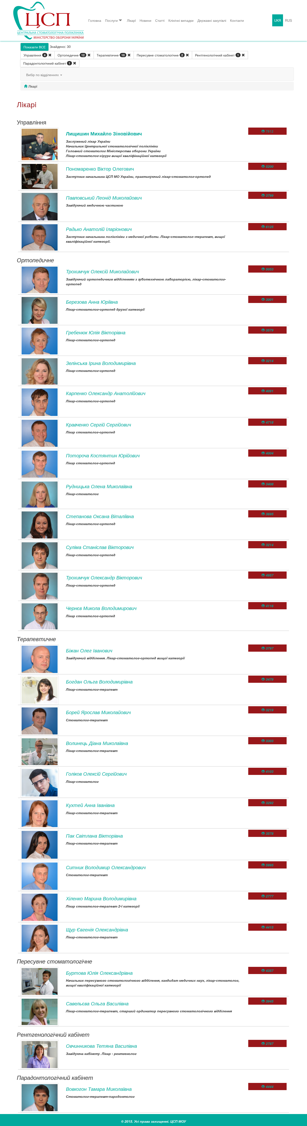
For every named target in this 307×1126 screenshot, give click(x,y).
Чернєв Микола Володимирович (101, 608)
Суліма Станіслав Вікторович (100, 546)
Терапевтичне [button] (111, 55)
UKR (277, 20)
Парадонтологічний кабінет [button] (46, 63)
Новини (145, 20)
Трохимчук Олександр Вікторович (104, 577)
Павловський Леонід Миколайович (104, 197)
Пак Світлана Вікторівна (94, 835)
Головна (94, 20)
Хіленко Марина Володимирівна (101, 898)
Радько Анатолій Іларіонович (99, 228)
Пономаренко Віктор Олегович (100, 168)
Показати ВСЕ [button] (35, 47)
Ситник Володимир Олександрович (106, 867)
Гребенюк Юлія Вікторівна (95, 332)
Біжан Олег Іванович (89, 650)
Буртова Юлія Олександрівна (99, 972)
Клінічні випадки (181, 20)
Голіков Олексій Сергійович (96, 773)
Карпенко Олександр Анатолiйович (105, 393)
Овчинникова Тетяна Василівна (101, 1045)
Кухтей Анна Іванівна (90, 804)
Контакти (237, 20)
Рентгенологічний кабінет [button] (217, 55)
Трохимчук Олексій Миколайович (102, 271)
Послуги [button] (111, 20)
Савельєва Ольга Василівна (97, 1003)
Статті (160, 20)
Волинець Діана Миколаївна (97, 742)
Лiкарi (131, 20)
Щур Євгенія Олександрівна (97, 929)
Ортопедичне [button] (71, 55)
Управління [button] (35, 55)
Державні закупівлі (211, 20)
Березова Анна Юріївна (92, 301)
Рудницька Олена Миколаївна (99, 486)
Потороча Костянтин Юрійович (103, 455)
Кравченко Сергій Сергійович (98, 424)
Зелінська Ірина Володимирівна (101, 362)
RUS (288, 20)
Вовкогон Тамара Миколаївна (99, 1088)
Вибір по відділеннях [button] (43, 74)
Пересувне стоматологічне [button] (160, 55)
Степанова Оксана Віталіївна (100, 516)
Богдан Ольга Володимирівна (99, 681)
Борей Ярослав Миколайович (98, 712)
